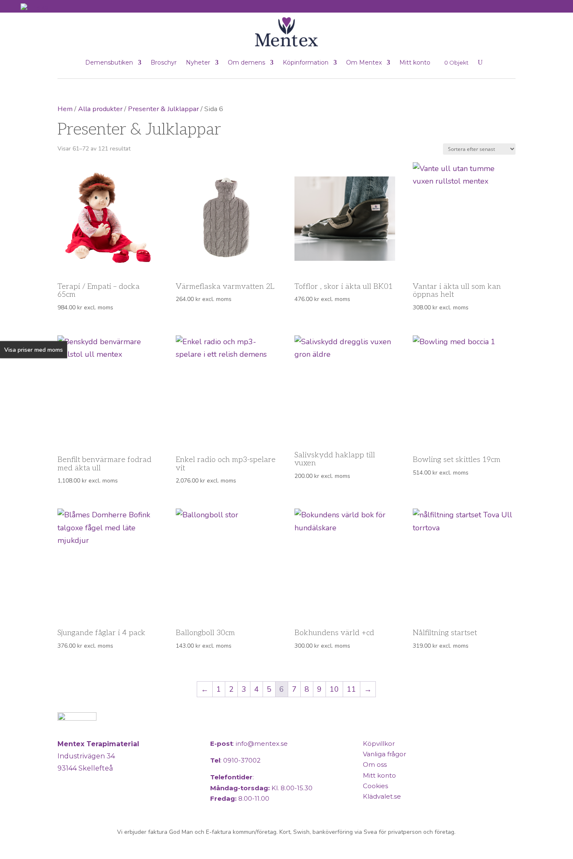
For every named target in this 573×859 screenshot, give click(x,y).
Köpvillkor (379, 743)
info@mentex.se (262, 743)
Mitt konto (414, 62)
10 (334, 689)
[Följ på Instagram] (86, 802)
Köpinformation (305, 62)
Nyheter (198, 62)
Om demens (246, 62)
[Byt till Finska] (34, 6)
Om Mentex (364, 62)
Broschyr (164, 62)
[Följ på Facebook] (65, 802)
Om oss (375, 764)
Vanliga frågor (384, 754)
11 (351, 689)
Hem (65, 109)
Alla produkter (100, 109)
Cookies (375, 786)
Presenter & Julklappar (163, 109)
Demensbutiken (109, 62)
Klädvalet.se (382, 796)
